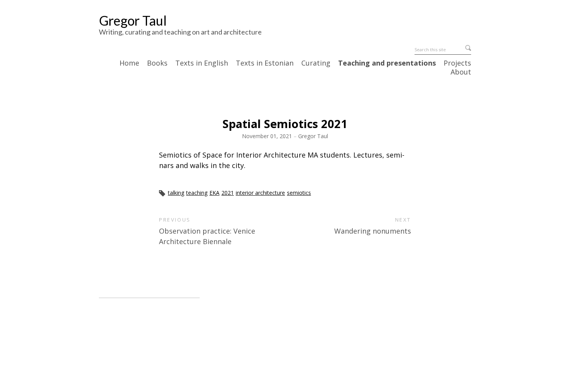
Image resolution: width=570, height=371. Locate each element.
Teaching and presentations (387, 63)
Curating (315, 63)
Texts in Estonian (265, 63)
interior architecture (260, 192)
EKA (214, 192)
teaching (196, 192)
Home (129, 63)
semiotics (299, 192)
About (461, 72)
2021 (227, 192)
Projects (457, 63)
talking (176, 192)
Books (157, 63)
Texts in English (201, 63)
